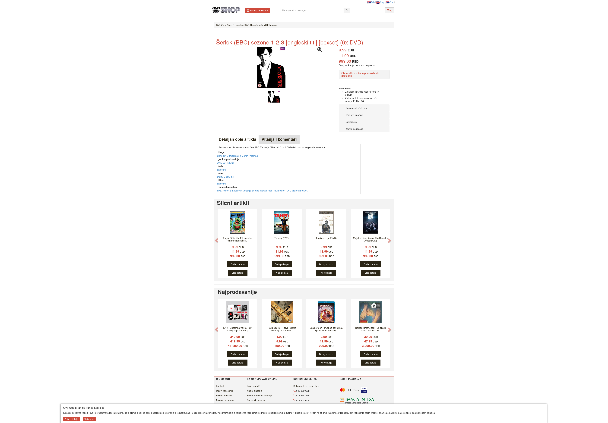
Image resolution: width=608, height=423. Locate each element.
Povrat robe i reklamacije (259, 395)
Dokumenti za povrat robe (306, 386)
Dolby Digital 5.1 (225, 176)
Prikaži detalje (71, 419)
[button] (216, 240)
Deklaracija (351, 121)
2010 (220, 162)
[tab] (364, 107)
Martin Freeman (249, 155)
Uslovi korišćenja (224, 390)
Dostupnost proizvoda (356, 108)
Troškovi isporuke (354, 114)
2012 (231, 162)
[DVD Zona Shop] (225, 10)
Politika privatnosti (225, 400)
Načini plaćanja (254, 390)
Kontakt (220, 386)
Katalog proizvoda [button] (259, 10)
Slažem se (89, 419)
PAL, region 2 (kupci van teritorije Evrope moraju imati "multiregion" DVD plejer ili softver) (262, 190)
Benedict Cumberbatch (229, 155)
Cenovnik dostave (256, 400)
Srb (373, 2)
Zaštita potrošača (354, 128)
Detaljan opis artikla (237, 139)
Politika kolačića (224, 395)
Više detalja (237, 272)
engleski (221, 169)
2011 (225, 162)
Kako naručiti (253, 386)
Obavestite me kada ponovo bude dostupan (360, 74)
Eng (382, 2)
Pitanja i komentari (279, 139)
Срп (391, 2)
